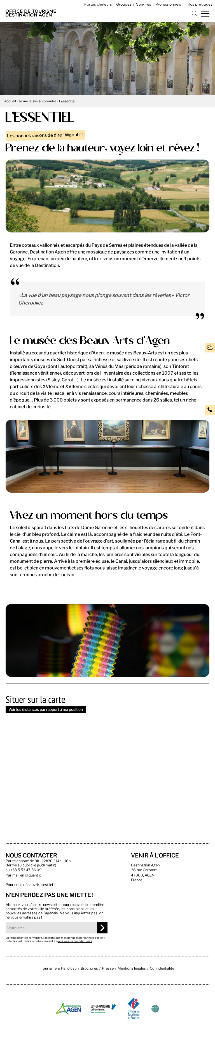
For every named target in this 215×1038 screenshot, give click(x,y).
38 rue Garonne (144, 870)
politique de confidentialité (75, 941)
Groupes (123, 4)
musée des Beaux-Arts (133, 353)
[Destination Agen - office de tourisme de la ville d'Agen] (31, 15)
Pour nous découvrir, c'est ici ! (30, 885)
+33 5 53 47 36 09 (25, 870)
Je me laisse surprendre (37, 101)
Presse (108, 968)
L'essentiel (67, 101)
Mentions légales (132, 968)
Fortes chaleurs (98, 4)
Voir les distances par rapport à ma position (45, 709)
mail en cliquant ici (27, 875)
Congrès (143, 4)
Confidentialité (162, 968)
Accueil (10, 101)
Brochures (89, 968)
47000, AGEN (143, 875)
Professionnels (168, 4)
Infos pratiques (198, 4)
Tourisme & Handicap (59, 968)
